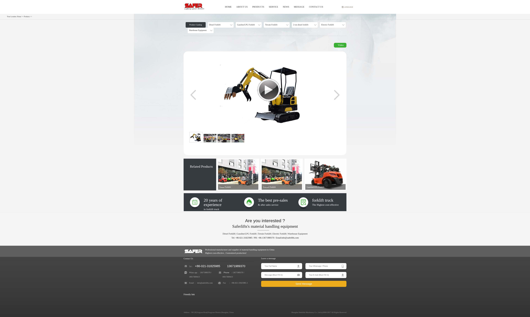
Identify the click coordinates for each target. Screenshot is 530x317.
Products (27, 17)
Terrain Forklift (264, 234)
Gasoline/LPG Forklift (246, 234)
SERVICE (273, 7)
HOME (228, 7)
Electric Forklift (279, 234)
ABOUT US (242, 7)
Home (19, 17)
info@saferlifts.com (205, 283)
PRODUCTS (258, 7)
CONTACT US (316, 7)
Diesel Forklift (229, 234)
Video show (341, 46)
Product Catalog (195, 25)
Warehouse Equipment (298, 234)
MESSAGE (299, 7)
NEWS (286, 7)
